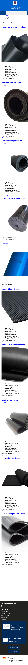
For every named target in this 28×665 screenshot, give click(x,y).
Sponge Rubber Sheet (11, 458)
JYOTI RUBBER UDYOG (15, 7)
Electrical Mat (7, 244)
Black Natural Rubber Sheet (13, 198)
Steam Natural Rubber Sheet (14, 27)
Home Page (5, 611)
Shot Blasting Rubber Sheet (13, 513)
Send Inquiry (5, 80)
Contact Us (5, 617)
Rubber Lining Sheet (10, 289)
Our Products (5, 615)
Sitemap (4, 619)
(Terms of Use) (12, 658)
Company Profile (6, 613)
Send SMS (15, 651)
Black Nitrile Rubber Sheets (13, 344)
